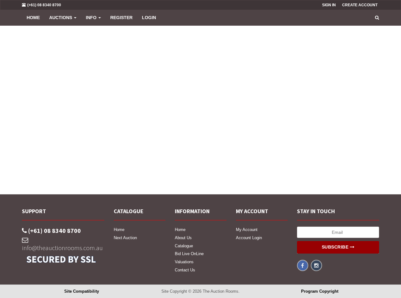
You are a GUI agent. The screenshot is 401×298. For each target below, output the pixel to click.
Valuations (184, 261)
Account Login (249, 237)
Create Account (360, 5)
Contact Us (185, 270)
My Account (247, 229)
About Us (183, 237)
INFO (92, 17)
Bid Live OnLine (189, 253)
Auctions (61, 17)
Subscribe (336, 246)
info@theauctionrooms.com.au (62, 248)
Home (33, 17)
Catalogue (184, 246)
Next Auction (125, 237)
